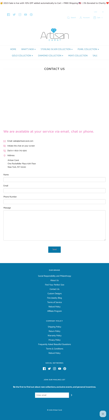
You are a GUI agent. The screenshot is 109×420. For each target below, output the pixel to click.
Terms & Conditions (54, 349)
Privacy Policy (54, 340)
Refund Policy (54, 306)
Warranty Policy (54, 335)
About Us (54, 280)
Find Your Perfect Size (54, 285)
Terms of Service (54, 302)
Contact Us (54, 289)
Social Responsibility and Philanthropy (54, 276)
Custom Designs (55, 293)
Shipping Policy (54, 327)
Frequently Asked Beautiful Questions (54, 344)
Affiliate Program (54, 311)
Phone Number (10, 197)
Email (5, 186)
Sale (95, 56)
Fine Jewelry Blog (54, 298)
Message (7, 208)
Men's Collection (78, 56)
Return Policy (54, 331)
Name (6, 174)
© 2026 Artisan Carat (54, 410)
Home (13, 49)
